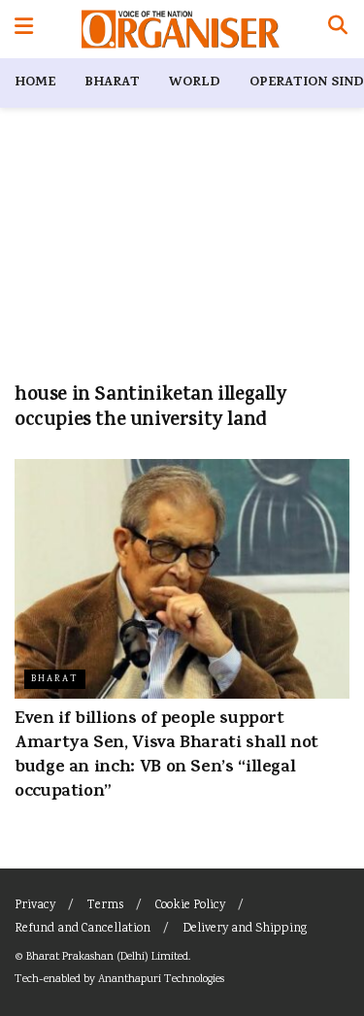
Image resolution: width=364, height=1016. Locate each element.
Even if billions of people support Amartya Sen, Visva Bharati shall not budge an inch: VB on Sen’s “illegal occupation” (166, 756)
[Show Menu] (24, 29)
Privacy (35, 906)
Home (35, 83)
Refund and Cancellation (82, 929)
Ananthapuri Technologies (161, 979)
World (194, 83)
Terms (105, 906)
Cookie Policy (190, 906)
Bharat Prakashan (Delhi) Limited (107, 957)
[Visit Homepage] (180, 29)
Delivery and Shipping (244, 929)
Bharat (112, 83)
